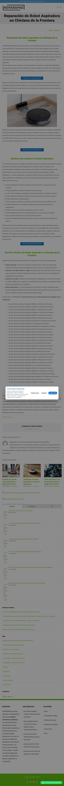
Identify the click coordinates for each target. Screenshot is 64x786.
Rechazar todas (35, 393)
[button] (51, 782)
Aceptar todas (52, 393)
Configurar (44, 393)
